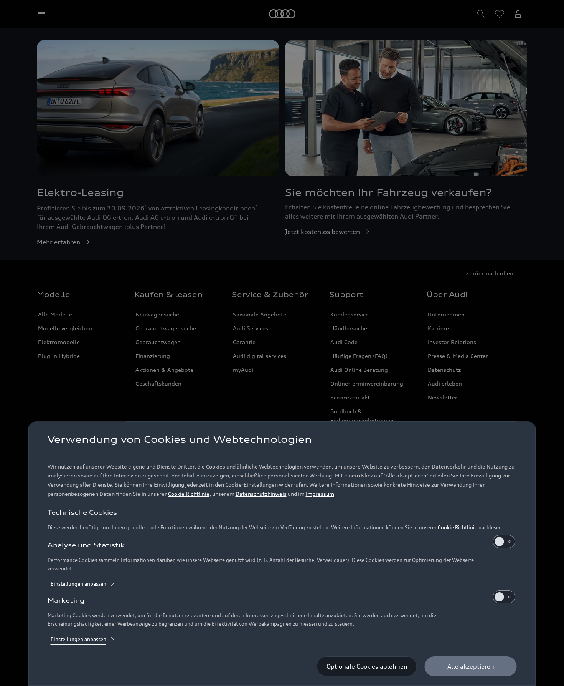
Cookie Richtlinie (188, 494)
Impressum (320, 494)
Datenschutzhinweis (261, 494)
